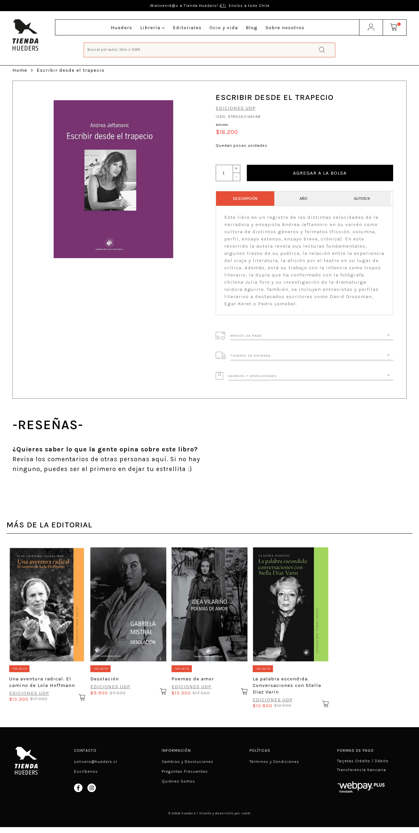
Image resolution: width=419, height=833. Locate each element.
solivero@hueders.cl (95, 761)
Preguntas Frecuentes (185, 771)
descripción (245, 198)
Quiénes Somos (178, 781)
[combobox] (209, 49)
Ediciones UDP (236, 108)
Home (19, 70)
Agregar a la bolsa (320, 173)
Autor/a (362, 198)
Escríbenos (86, 771)
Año (303, 198)
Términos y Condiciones (274, 761)
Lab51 (246, 813)
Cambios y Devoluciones (187, 761)
